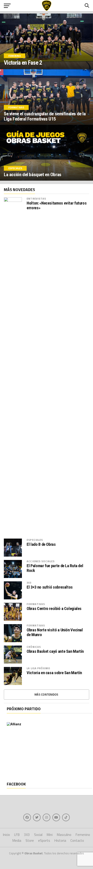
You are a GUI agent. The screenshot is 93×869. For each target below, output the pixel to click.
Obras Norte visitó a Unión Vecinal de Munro (55, 632)
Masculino (64, 834)
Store (30, 840)
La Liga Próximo (38, 668)
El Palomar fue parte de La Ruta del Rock (55, 568)
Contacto (77, 840)
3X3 (29, 583)
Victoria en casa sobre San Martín (54, 673)
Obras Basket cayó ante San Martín (55, 651)
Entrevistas (36, 198)
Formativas (36, 604)
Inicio (6, 834)
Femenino (83, 834)
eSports (44, 840)
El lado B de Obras (41, 544)
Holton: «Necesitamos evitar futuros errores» (56, 205)
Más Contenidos (46, 694)
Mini (50, 834)
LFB (17, 834)
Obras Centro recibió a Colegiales (54, 608)
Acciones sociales (41, 561)
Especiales (35, 540)
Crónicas (34, 647)
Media (16, 840)
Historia (60, 840)
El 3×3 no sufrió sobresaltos (50, 587)
